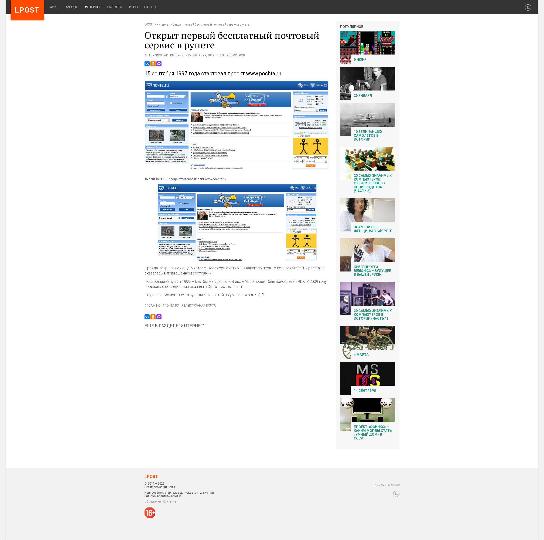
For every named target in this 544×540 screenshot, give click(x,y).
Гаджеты (115, 7)
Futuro (150, 7)
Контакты (170, 501)
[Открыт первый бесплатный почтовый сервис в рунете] (236, 169)
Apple (54, 7)
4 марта (361, 355)
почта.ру (172, 305)
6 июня (360, 59)
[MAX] (159, 63)
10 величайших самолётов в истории (368, 135)
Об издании (152, 501)
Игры (133, 7)
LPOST (149, 24)
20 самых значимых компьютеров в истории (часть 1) (373, 314)
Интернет (93, 7)
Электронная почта (199, 305)
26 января (363, 95)
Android (72, 7)
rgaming (153, 305)
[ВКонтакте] (147, 63)
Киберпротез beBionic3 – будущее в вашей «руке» (372, 271)
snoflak (161, 55)
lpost (27, 10)
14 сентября (365, 391)
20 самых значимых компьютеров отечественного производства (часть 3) (373, 183)
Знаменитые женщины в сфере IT (373, 229)
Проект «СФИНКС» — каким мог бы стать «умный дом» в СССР (373, 432)
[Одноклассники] (153, 63)
